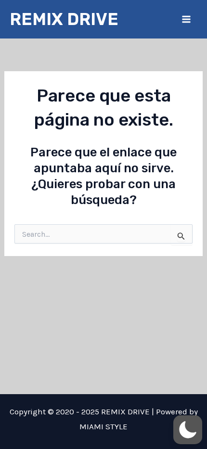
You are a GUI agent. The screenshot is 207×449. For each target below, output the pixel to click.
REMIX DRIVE (64, 19)
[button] (187, 429)
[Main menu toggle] (187, 19)
